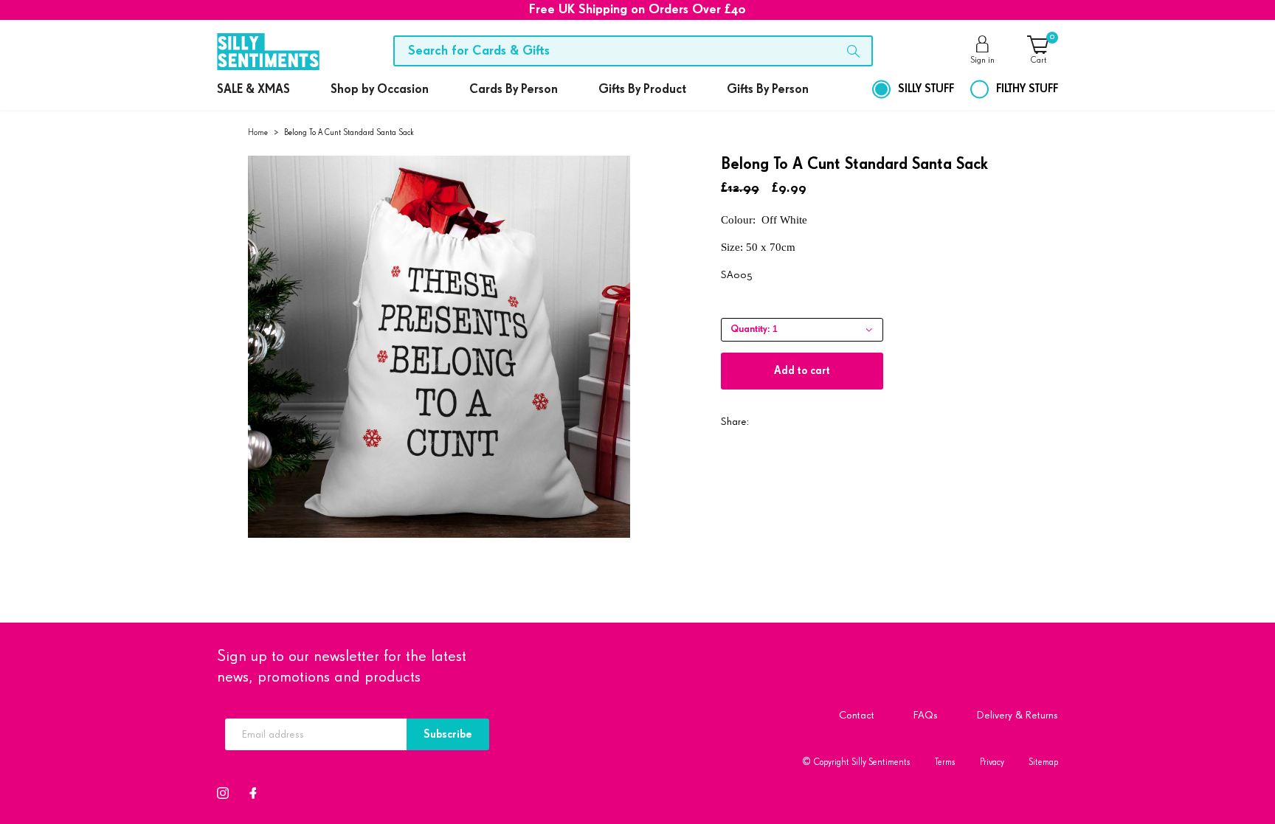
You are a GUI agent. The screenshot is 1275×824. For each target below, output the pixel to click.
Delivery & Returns (1017, 715)
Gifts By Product (642, 89)
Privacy (992, 762)
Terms (945, 762)
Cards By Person (513, 89)
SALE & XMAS (253, 89)
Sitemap (1043, 762)
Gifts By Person (768, 89)
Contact (856, 715)
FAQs (925, 715)
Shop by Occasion (380, 89)
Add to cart (802, 370)
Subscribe (448, 734)
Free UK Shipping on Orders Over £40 (637, 9)
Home (258, 132)
